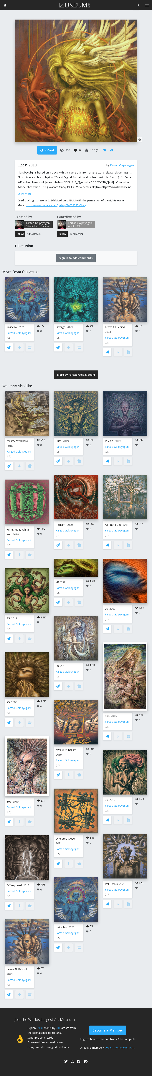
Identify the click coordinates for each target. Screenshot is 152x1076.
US (9, 337)
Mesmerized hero (17, 441)
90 (57, 666)
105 (9, 801)
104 (107, 716)
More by (76, 374)
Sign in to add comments (75, 258)
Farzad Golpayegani (122, 165)
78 (57, 582)
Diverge (60, 327)
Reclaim (60, 524)
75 (8, 702)
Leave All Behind (115, 327)
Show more (25, 193)
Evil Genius (111, 884)
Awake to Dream (66, 750)
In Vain (109, 441)
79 (106, 608)
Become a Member (107, 1030)
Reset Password (125, 1047)
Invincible (12, 327)
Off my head (14, 885)
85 (8, 618)
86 (106, 800)
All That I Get (113, 524)
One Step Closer (66, 838)
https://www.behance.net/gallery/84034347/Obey (56, 205)
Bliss (58, 441)
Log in (108, 1047)
